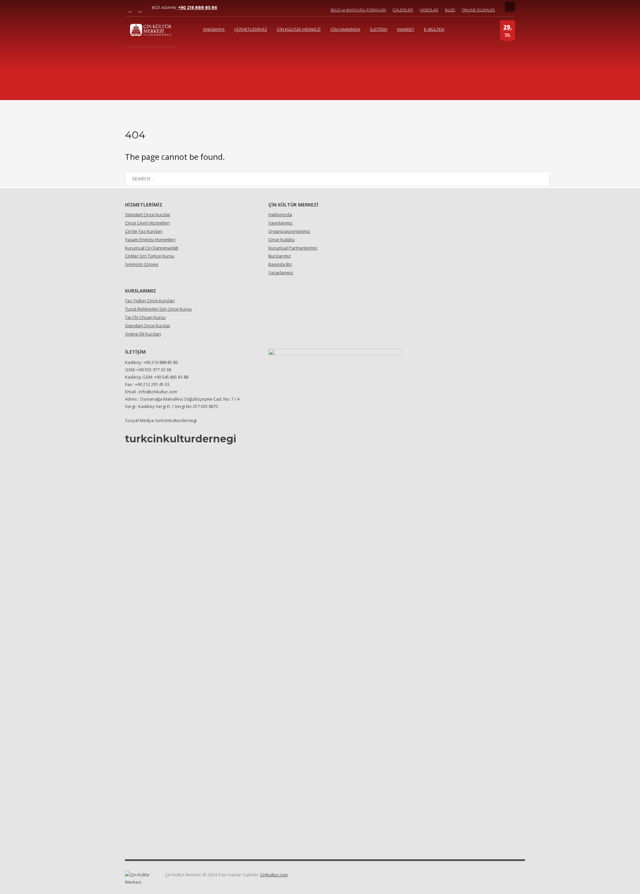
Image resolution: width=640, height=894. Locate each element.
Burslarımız (279, 256)
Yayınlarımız (280, 223)
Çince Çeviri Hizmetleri (147, 223)
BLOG (450, 10)
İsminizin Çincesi (141, 264)
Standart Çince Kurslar (147, 214)
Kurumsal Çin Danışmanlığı (151, 248)
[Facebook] (130, 10)
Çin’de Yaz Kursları (143, 231)
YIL (507, 30)
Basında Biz (280, 264)
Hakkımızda (280, 214)
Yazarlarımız (280, 273)
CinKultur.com (274, 875)
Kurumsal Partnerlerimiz (292, 248)
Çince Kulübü (281, 240)
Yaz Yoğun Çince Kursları (150, 301)
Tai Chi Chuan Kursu (145, 317)
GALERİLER (403, 10)
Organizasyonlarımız (289, 231)
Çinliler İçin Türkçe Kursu (149, 256)
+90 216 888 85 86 (197, 7)
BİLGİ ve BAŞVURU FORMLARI (358, 10)
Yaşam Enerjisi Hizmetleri (150, 240)
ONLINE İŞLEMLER (478, 10)
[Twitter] (140, 10)
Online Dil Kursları (143, 334)
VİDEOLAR (429, 10)
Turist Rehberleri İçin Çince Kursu (158, 309)
